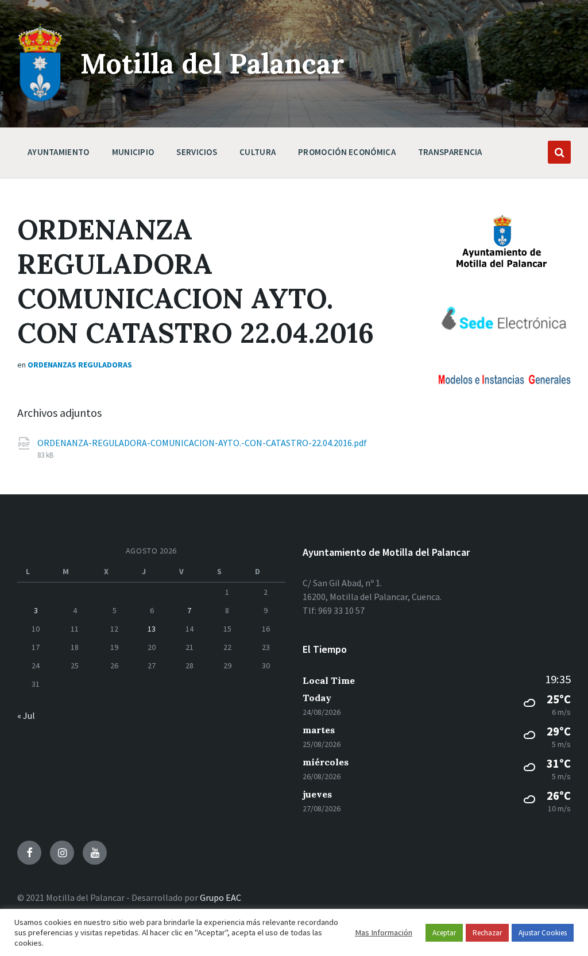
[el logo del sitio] (40, 98)
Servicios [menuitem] (196, 151)
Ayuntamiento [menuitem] (59, 151)
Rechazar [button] (487, 933)
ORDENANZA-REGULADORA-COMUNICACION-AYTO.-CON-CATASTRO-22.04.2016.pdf (202, 442)
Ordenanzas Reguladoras (80, 364)
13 (152, 629)
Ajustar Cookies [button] (543, 933)
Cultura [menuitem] (257, 151)
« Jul (26, 715)
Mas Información (383, 932)
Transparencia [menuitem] (450, 151)
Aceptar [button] (444, 933)
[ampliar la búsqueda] (559, 152)
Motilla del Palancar (212, 63)
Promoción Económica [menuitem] (347, 151)
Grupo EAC (220, 897)
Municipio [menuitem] (133, 151)
